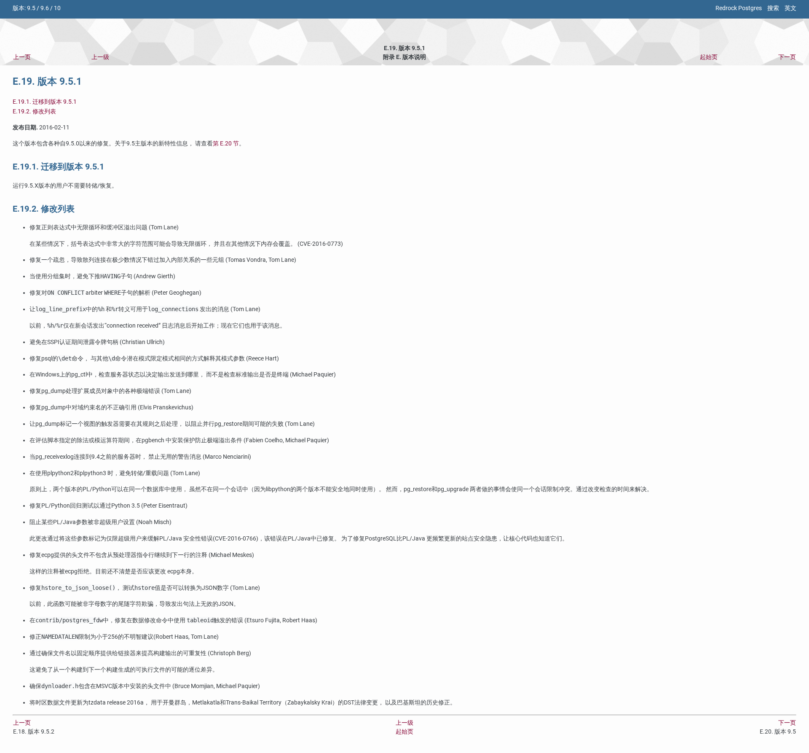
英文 (790, 8)
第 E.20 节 (226, 143)
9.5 (31, 8)
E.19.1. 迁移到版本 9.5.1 (45, 101)
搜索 (773, 8)
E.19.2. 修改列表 (34, 111)
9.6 (44, 8)
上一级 (100, 57)
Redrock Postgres (738, 8)
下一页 (787, 57)
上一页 (22, 57)
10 (57, 8)
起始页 (709, 57)
